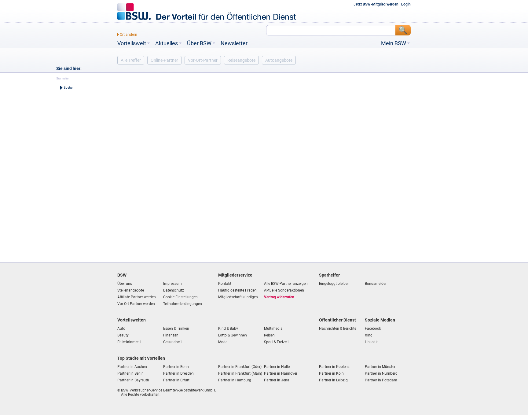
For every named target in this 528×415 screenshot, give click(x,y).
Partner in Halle (277, 367)
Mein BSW (393, 43)
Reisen (269, 335)
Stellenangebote (130, 290)
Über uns (124, 283)
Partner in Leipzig (333, 380)
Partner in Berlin (130, 373)
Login (406, 4)
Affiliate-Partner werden (136, 297)
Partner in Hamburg (234, 380)
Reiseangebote (241, 60)
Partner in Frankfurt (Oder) (240, 367)
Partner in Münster (380, 367)
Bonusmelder (376, 283)
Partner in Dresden (178, 373)
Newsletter (234, 43)
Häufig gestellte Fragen (237, 290)
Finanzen (170, 335)
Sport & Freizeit (276, 342)
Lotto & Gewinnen (232, 335)
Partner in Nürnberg (381, 373)
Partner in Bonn (176, 367)
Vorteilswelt (131, 43)
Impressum (172, 283)
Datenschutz (173, 290)
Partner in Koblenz (334, 367)
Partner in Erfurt (176, 380)
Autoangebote (278, 60)
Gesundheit (172, 342)
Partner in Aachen (132, 367)
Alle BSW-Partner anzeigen (286, 283)
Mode (222, 342)
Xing (368, 335)
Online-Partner (164, 60)
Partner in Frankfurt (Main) (240, 373)
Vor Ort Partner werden (136, 304)
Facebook (373, 328)
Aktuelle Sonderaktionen (284, 290)
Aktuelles (166, 43)
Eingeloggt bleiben (334, 283)
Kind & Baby (228, 328)
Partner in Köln (331, 373)
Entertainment (129, 342)
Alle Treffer (131, 60)
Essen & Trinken (176, 328)
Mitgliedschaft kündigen (238, 297)
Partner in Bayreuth (133, 380)
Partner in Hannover (280, 373)
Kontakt (224, 283)
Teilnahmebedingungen (182, 304)
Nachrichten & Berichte (337, 328)
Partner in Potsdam (381, 380)
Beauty (123, 335)
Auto (121, 328)
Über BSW (199, 43)
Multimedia (273, 328)
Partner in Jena (276, 380)
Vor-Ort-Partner (203, 60)
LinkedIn (372, 342)
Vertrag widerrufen (279, 297)
